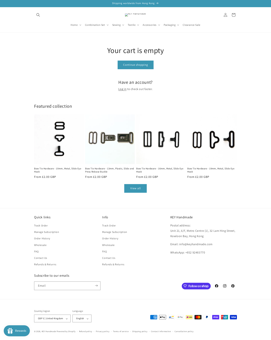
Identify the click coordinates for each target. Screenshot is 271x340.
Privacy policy (103, 331)
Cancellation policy (184, 331)
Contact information (161, 331)
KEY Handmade (49, 331)
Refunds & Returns (45, 264)
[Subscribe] (96, 285)
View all (135, 188)
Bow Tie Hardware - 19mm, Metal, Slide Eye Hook (210, 170)
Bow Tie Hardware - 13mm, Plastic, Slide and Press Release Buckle (109, 170)
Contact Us (40, 258)
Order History (42, 238)
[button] (38, 15)
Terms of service (120, 331)
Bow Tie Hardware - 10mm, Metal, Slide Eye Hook (57, 170)
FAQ (36, 251)
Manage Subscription (46, 232)
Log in (122, 89)
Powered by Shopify (66, 331)
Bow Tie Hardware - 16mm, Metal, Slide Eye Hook (159, 170)
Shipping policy (139, 331)
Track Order (41, 225)
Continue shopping (135, 64)
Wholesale (40, 245)
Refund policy (85, 331)
